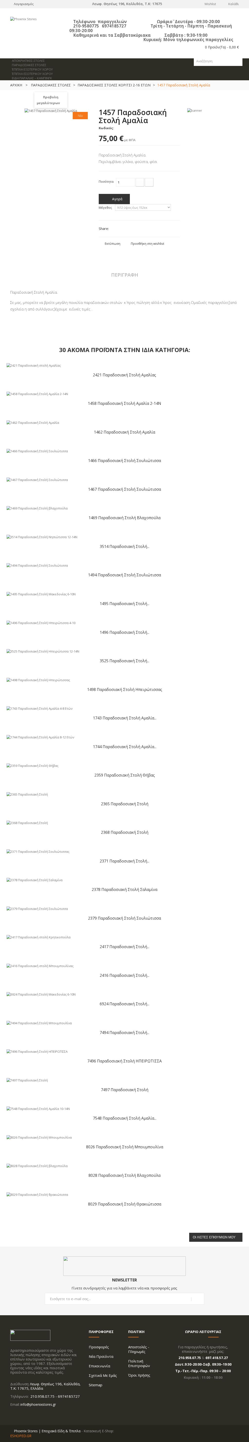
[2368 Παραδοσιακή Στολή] (27, 822)
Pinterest (140, 229)
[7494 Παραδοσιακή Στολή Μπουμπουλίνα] (39, 1022)
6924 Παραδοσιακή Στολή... (124, 1003)
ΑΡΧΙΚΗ (16, 85)
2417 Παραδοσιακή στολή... (124, 946)
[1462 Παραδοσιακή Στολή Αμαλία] (33, 422)
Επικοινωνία (99, 1365)
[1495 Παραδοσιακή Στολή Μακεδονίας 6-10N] (41, 593)
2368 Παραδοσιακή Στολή (124, 832)
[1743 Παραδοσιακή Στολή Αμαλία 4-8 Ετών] (39, 708)
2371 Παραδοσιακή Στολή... (124, 860)
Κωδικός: (106, 128)
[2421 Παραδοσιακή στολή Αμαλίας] (34, 365)
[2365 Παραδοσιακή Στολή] (27, 794)
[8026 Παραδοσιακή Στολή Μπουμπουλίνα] (39, 1137)
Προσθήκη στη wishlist (147, 243)
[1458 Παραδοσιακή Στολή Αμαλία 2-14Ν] (37, 393)
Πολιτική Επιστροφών (139, 1363)
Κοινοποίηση (123, 229)
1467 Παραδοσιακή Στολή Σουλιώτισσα (124, 489)
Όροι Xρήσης (139, 1375)
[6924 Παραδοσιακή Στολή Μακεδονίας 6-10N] (41, 994)
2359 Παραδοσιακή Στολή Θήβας (124, 775)
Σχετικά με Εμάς (103, 1375)
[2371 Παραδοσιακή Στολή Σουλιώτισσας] (38, 851)
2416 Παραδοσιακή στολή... (124, 975)
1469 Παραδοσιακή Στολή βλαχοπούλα (124, 517)
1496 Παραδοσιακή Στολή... (124, 632)
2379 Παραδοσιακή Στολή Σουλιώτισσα (124, 918)
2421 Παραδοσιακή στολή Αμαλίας (124, 374)
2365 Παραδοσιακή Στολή (124, 803)
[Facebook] (11, 1415)
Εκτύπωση (112, 243)
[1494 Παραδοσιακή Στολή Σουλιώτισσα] (37, 565)
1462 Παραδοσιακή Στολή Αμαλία (124, 432)
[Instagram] (18, 1415)
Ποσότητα (106, 181)
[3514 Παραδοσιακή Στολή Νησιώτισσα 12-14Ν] (42, 536)
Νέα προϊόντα (101, 1356)
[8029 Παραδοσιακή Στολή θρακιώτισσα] (37, 1194)
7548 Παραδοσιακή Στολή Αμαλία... (124, 1118)
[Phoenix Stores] (45, 26)
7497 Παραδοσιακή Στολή (124, 1089)
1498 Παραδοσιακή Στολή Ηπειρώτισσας (124, 689)
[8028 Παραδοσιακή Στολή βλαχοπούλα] (37, 1165)
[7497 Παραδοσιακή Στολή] (27, 1080)
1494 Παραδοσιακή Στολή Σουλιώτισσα (124, 574)
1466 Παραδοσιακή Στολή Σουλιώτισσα (124, 460)
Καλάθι (233, 4)
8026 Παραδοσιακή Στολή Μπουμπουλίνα (124, 1146)
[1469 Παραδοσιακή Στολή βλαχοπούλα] (37, 508)
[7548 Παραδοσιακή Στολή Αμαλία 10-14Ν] (38, 1108)
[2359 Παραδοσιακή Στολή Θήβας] (32, 765)
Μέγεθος (106, 207)
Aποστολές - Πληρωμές (138, 1349)
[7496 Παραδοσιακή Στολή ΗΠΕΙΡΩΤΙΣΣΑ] (37, 1051)
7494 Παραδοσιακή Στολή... (124, 1032)
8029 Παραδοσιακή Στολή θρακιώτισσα (124, 1203)
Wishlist (210, 4)
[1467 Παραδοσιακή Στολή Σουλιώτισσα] (37, 479)
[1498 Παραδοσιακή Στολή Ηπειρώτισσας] (38, 679)
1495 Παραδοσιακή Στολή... (124, 603)
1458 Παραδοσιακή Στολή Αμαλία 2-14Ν (124, 403)
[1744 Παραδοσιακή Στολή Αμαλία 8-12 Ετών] (40, 737)
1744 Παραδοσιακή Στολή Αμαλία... (124, 746)
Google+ (131, 229)
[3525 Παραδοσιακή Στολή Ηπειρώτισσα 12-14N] (43, 651)
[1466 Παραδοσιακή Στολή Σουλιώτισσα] (37, 451)
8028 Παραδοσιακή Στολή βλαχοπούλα (124, 1175)
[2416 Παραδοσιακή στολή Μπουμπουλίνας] (40, 965)
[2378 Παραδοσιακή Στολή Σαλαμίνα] (34, 880)
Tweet (115, 229)
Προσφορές (99, 1346)
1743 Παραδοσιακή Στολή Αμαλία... (124, 717)
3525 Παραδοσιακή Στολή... (124, 660)
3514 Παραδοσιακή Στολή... (124, 546)
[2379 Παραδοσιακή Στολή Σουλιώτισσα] (37, 908)
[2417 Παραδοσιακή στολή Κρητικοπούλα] (39, 937)
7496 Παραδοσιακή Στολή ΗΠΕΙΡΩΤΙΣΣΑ (124, 1060)
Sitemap (95, 1384)
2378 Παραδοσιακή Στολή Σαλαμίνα (124, 889)
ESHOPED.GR (20, 1435)
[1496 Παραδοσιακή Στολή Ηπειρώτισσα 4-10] (41, 622)
